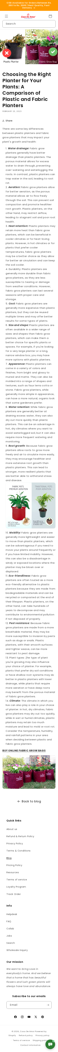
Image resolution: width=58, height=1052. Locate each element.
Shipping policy (40, 1040)
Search (10, 943)
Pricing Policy (14, 865)
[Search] (51, 23)
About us (11, 829)
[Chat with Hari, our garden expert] (50, 1044)
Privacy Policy (14, 843)
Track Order (13, 894)
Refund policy (26, 1035)
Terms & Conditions (18, 850)
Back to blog (31, 801)
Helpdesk (11, 914)
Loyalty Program (16, 886)
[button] (6, 16)
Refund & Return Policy (20, 836)
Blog (8, 858)
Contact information (30, 1045)
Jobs (9, 935)
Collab (10, 928)
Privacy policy (42, 1035)
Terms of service (16, 879)
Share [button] (9, 120)
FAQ (8, 921)
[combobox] (29, 23)
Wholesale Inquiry (17, 950)
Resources (12, 872)
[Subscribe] (47, 1005)
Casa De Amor (27, 1031)
